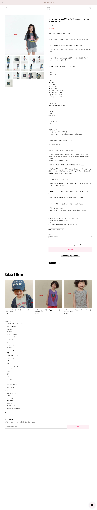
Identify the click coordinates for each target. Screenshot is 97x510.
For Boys (9, 379)
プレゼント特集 (11, 337)
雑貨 (8, 374)
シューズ (9, 368)
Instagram (10, 415)
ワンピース (10, 339)
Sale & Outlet (10, 387)
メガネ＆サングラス (12, 366)
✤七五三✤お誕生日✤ (12, 334)
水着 (8, 360)
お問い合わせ (10, 403)
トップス (9, 342)
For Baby (9, 376)
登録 (78, 426)
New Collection (11, 326)
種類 (49, 229)
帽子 (8, 363)
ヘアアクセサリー (12, 358)
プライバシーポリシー (12, 405)
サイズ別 (9, 331)
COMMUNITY (10, 398)
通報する (59, 263)
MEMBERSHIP (10, 400)
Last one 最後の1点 (13, 384)
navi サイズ (51, 234)
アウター (9, 347)
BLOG (8, 395)
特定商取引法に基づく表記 (13, 408)
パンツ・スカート (12, 345)
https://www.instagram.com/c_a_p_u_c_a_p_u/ (62, 224)
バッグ (8, 371)
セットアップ (10, 350)
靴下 (8, 353)
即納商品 (9, 329)
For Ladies (10, 382)
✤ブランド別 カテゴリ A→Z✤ (15, 323)
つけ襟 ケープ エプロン (13, 355)
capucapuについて (12, 393)
